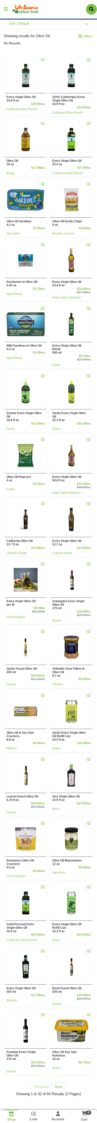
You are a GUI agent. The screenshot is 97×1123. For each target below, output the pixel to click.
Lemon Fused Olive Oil (22, 798)
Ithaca (56, 1068)
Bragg (10, 173)
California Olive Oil (19, 542)
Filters (87, 36)
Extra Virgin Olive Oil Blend (66, 349)
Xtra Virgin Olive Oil (66, 798)
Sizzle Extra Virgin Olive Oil (69, 416)
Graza (10, 428)
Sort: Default (19, 23)
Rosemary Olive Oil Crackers (20, 864)
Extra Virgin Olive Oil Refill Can (66, 928)
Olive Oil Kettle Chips (67, 223)
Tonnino (57, 684)
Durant (56, 620)
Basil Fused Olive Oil (66, 990)
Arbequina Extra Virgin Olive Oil (68, 604)
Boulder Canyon (63, 233)
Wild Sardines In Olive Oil (24, 347)
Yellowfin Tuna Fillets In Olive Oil (68, 672)
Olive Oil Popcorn (18, 478)
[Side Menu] (6, 9)
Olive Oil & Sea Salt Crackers (20, 736)
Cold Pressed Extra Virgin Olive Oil (20, 928)
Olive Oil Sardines (19, 223)
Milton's (11, 748)
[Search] (91, 9)
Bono (55, 809)
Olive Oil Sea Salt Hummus (64, 1055)
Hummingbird (15, 617)
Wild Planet (14, 294)
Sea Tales (13, 233)
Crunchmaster (16, 876)
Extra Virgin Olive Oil (21, 98)
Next (58, 1087)
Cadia (56, 365)
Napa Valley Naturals (66, 297)
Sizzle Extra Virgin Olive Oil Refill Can (69, 736)
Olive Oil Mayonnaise (67, 862)
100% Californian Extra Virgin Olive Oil (68, 100)
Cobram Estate (16, 553)
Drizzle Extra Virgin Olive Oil (24, 416)
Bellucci (11, 1000)
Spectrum (58, 872)
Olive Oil (12, 162)
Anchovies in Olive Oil (21, 283)
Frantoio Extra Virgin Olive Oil (21, 1055)
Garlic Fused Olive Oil (21, 670)
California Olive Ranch (21, 109)
